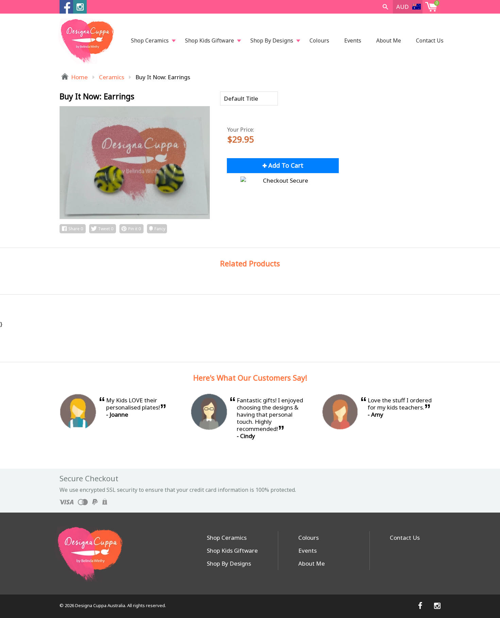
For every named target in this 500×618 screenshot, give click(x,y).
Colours (319, 40)
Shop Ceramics (150, 40)
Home (79, 77)
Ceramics (111, 77)
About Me (388, 40)
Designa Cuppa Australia (100, 605)
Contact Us (430, 40)
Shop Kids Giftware (209, 40)
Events (352, 40)
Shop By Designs (271, 40)
